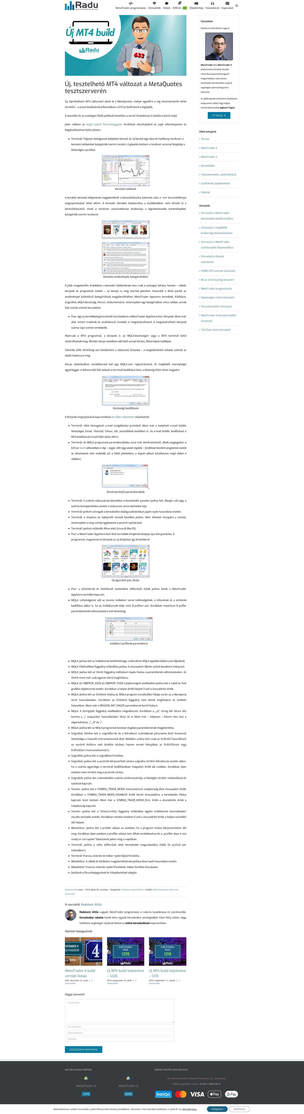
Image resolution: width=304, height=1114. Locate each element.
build (82, 448)
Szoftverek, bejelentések (131, 889)
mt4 (176, 889)
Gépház (205, 192)
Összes (205, 139)
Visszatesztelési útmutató (216, 306)
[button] (236, 5)
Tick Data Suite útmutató (216, 329)
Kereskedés (208, 165)
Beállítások (239, 1109)
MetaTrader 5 (209, 157)
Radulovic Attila (71, 889)
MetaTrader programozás (216, 288)
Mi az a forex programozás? (217, 279)
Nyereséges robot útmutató (217, 297)
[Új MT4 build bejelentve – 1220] (125, 939)
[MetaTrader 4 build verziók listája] (83, 939)
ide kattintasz (189, 1109)
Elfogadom (217, 1109)
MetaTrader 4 (209, 148)
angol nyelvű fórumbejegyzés (104, 124)
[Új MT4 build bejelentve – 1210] (167, 939)
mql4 (171, 889)
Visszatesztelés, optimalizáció (218, 174)
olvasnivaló (70, 893)
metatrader (163, 889)
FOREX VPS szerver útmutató (218, 271)
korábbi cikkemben (123, 417)
